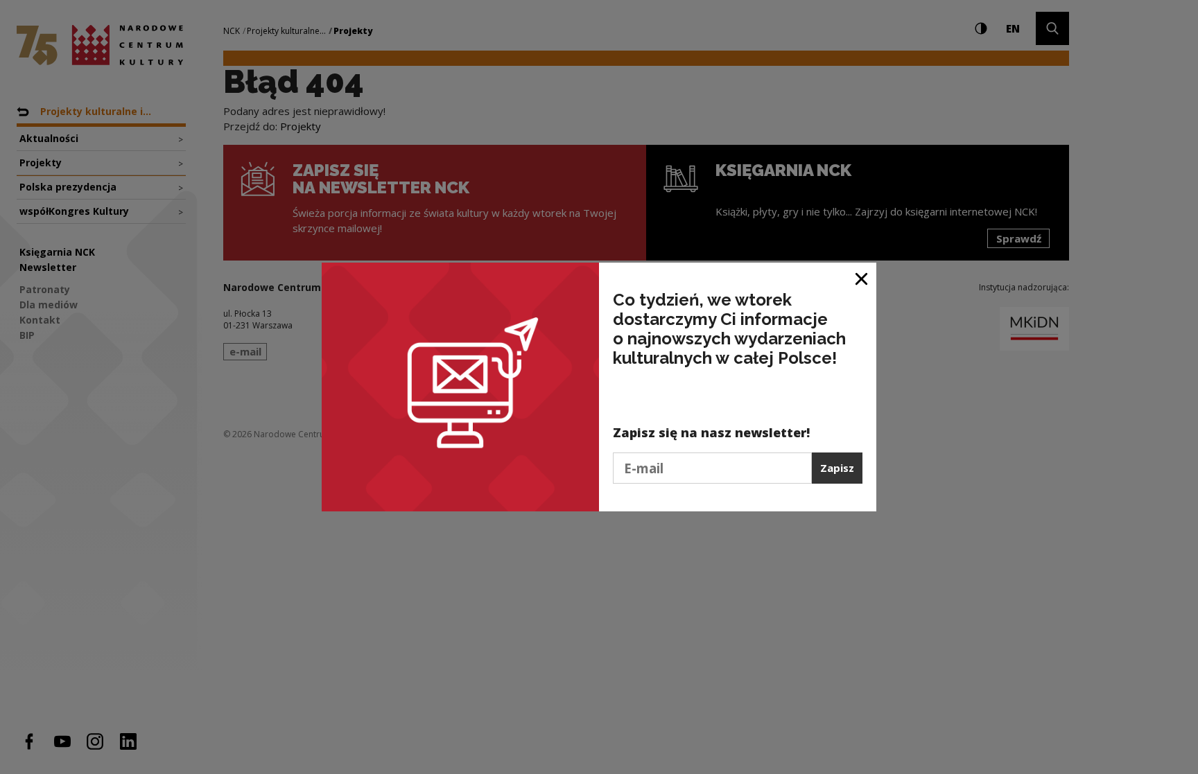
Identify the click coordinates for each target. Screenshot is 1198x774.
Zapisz (837, 468)
